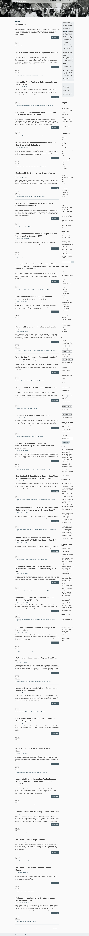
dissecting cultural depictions (28, 436)
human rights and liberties (31, 772)
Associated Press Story (67, 566)
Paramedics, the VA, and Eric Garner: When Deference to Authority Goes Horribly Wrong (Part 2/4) (35, 568)
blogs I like (42, 529)
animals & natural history (25, 921)
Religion (63, 175)
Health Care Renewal (66, 504)
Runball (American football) (24, 257)
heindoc (63, 513)
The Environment (26, 320)
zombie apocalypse (41, 681)
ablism (68, 343)
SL (62, 179)
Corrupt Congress (65, 365)
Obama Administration (38, 350)
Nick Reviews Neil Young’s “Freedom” (30, 839)
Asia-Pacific (64, 354)
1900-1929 (34, 196)
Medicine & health (31, 105)
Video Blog (64, 201)
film (34, 436)
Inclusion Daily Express (67, 577)
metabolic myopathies (43, 105)
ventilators (53, 619)
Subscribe (66, 442)
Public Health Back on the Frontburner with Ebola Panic (35, 328)
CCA (69, 359)
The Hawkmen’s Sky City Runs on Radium (32, 415)
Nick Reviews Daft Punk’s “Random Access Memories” (33, 868)
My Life (36, 105)
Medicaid (41, 469)
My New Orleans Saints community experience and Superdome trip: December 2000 (36, 234)
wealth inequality (35, 380)
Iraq (68, 375)
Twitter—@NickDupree (67, 619)
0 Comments (42, 75)
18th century (28, 711)
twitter (37, 75)
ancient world (64, 348)
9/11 (63, 340)
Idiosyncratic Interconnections (33, 135)
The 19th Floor (65, 470)
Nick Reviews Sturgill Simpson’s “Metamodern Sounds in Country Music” (34, 204)
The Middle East (65, 411)
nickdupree (27, 26)
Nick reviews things (24, 226)
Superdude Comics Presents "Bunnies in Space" (66, 116)
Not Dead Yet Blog (66, 463)
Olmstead (70, 395)
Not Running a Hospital (67, 526)
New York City (27, 590)
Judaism (38, 166)
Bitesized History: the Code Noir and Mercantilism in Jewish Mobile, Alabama (36, 689)
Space (63, 181)
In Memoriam (20, 24)
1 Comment (50, 289)
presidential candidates (66, 401)
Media (20, 436)
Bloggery (18, 529)
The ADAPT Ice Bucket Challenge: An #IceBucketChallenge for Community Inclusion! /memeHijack (34, 445)
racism (40, 135)
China (72, 359)
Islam (71, 375)
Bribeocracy (41, 499)
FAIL (17, 590)
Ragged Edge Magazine (67, 599)
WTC (63, 417)
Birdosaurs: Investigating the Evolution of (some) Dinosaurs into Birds (35, 899)
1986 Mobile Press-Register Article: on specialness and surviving (36, 83)
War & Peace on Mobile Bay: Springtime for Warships (37, 52)
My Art (63, 164)
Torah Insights (21, 166)
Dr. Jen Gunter (65, 493)
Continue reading (55, 38)
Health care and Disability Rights (22, 105)
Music (20, 135)
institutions (43, 651)
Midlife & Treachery (66, 459)
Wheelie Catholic (65, 475)
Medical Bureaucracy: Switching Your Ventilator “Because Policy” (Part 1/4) (34, 598)
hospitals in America (52, 529)
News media (21, 289)
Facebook (64, 617)
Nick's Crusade (20, 1)
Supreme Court (65, 409)
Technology (64, 186)
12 (37, 928)
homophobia (25, 135)
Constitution (50, 499)
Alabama (34, 75)
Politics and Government (26, 75)
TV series (18, 408)
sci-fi (30, 408)
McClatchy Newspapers (67, 635)
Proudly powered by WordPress (21, 934)
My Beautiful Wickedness (67, 637)
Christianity (64, 362)
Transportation (30, 805)
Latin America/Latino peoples (66, 381)
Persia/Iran (64, 398)
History (18, 135)
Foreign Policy (19, 75)
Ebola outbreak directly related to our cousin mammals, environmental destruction (33, 297)
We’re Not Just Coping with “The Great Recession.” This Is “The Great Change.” (36, 358)
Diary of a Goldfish (66, 449)
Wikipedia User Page (66, 623)
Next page (55, 928)
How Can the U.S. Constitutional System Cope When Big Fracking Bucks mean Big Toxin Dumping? (36, 477)
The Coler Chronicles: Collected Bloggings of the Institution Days (35, 628)
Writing (70, 414)
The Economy (28, 380)
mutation (53, 499)
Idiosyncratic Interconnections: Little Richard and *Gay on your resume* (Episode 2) (35, 113)
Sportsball (31, 257)
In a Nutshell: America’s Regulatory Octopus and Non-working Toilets (35, 719)
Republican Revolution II (42, 289)
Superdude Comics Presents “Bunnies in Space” (66, 225)
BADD (69, 354)
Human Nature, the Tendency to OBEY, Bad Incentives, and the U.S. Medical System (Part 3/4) (35, 538)
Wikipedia (64, 640)
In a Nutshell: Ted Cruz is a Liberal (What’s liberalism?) (32, 749)
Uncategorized (19, 45)
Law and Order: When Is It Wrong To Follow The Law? (37, 811)
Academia (18, 559)
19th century (67, 340)
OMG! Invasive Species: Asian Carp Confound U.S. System (36, 659)
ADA (71, 343)
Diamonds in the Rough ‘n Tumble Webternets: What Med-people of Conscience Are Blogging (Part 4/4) (36, 508)
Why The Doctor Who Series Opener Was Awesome (36, 387)
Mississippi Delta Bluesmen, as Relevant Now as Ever (35, 174)
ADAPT (38, 469)
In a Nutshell (40, 741)
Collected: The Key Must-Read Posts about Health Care (67, 121)
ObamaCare (64, 395)
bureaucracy (45, 499)
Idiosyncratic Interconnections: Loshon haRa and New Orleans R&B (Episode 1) (35, 143)
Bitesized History (37, 711)
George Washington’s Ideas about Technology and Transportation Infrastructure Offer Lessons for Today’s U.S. (35, 781)
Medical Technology (66, 158)
